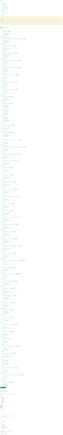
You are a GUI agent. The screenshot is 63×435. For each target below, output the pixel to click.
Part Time (4, 401)
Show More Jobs (3, 387)
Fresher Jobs (4, 5)
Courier (10, 417)
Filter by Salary (3, 409)
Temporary (4, 402)
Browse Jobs (3, 3)
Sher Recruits (3, 428)
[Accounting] (4, 405)
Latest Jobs (4, 4)
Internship (4, 400)
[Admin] (4, 406)
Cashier (10, 414)
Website (2, 22)
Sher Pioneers (3, 421)
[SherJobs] (1, 0)
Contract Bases (4, 397)
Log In (3, 15)
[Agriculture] (4, 407)
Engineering (3, 417)
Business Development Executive (11, 416)
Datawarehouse (3, 416)
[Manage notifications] (2, 431)
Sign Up (3, 14)
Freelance (4, 398)
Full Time (4, 399)
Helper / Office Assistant (7, 415)
